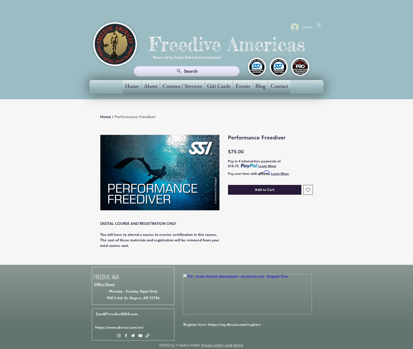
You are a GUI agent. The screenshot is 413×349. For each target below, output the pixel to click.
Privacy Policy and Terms (222, 345)
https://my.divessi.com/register (234, 324)
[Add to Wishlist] (308, 190)
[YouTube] (140, 335)
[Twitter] (133, 335)
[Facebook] (126, 335)
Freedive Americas (227, 44)
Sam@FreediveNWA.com (117, 314)
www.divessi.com (122, 327)
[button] (319, 24)
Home (105, 117)
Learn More (267, 166)
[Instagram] (118, 335)
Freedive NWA (106, 277)
